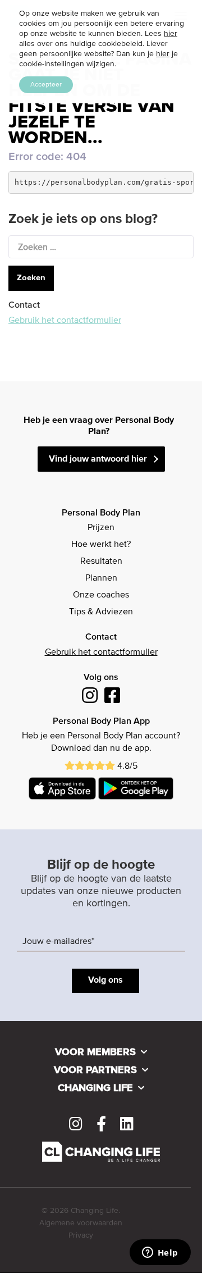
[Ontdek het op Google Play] (136, 788)
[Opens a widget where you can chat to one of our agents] (160, 1253)
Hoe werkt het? (101, 544)
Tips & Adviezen (101, 612)
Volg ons (105, 980)
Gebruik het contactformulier (64, 320)
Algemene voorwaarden (80, 1223)
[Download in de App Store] (62, 788)
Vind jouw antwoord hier (98, 459)
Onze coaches (101, 595)
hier (170, 34)
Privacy (80, 1235)
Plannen (101, 578)
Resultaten (101, 561)
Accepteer (46, 84)
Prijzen (101, 527)
